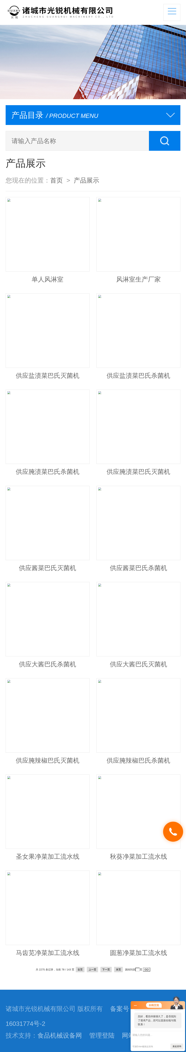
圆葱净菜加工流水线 (138, 952)
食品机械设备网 (59, 1035)
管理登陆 (102, 1035)
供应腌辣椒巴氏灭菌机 (47, 760)
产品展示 (86, 180)
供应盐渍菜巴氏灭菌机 (47, 375)
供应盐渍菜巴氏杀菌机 (138, 375)
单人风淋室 (47, 279)
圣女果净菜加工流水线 (47, 856)
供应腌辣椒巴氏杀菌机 (138, 760)
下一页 (106, 969)
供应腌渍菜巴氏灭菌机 (138, 471)
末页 (118, 969)
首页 (56, 180)
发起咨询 (177, 1046)
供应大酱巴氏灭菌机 (138, 664)
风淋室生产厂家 (138, 279)
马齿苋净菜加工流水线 (47, 952)
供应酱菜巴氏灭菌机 (47, 568)
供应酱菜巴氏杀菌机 (138, 568)
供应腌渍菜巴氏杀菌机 (47, 471)
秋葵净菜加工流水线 (138, 856)
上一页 (92, 969)
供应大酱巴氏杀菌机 (47, 664)
